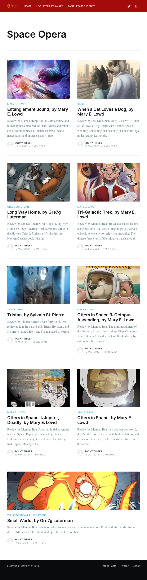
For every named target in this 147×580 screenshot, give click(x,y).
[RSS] (136, 6)
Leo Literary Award (50, 6)
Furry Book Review (18, 565)
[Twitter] (129, 6)
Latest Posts (108, 565)
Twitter (124, 565)
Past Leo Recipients (81, 6)
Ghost (136, 565)
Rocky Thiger (23, 142)
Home (28, 6)
